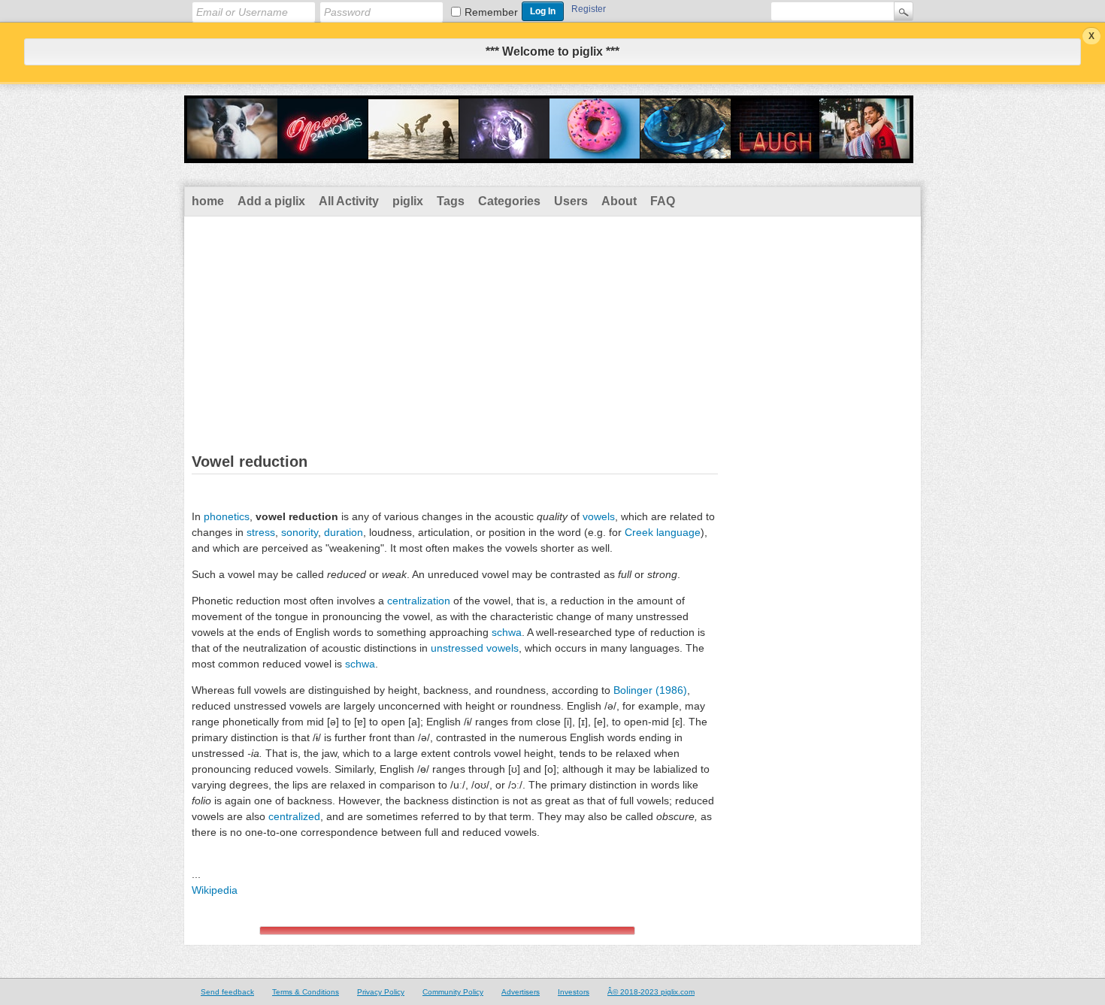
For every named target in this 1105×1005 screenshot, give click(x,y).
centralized (294, 816)
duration (343, 532)
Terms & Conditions (305, 992)
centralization (418, 601)
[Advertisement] (552, 329)
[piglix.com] (548, 153)
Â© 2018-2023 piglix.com (651, 992)
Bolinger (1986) (650, 690)
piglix (407, 201)
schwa (507, 632)
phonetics (227, 516)
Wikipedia (215, 890)
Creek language (663, 532)
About (619, 201)
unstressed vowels (475, 648)
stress (261, 532)
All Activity (349, 201)
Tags (451, 201)
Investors (573, 992)
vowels (599, 516)
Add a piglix (271, 201)
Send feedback (227, 992)
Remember (491, 12)
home (208, 201)
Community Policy (452, 992)
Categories (509, 201)
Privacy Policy (380, 992)
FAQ (662, 201)
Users (571, 201)
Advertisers (520, 992)
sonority (299, 532)
